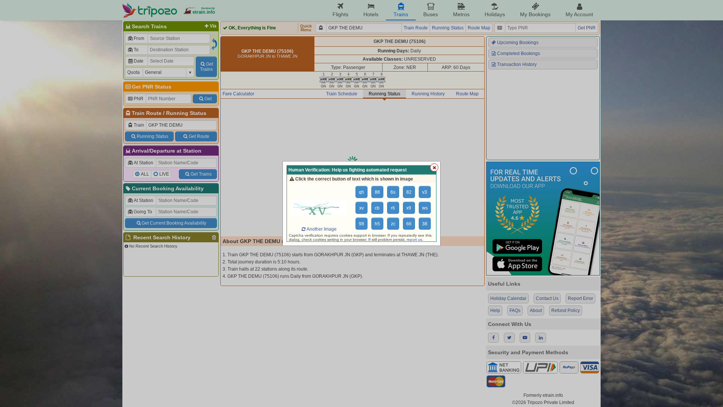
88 (377, 192)
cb (377, 208)
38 (424, 223)
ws (425, 208)
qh (361, 192)
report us (414, 239)
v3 (424, 192)
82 (409, 192)
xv (361, 208)
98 (361, 223)
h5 (377, 223)
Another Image (322, 229)
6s (392, 192)
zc (393, 223)
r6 (393, 208)
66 (409, 223)
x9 (408, 208)
